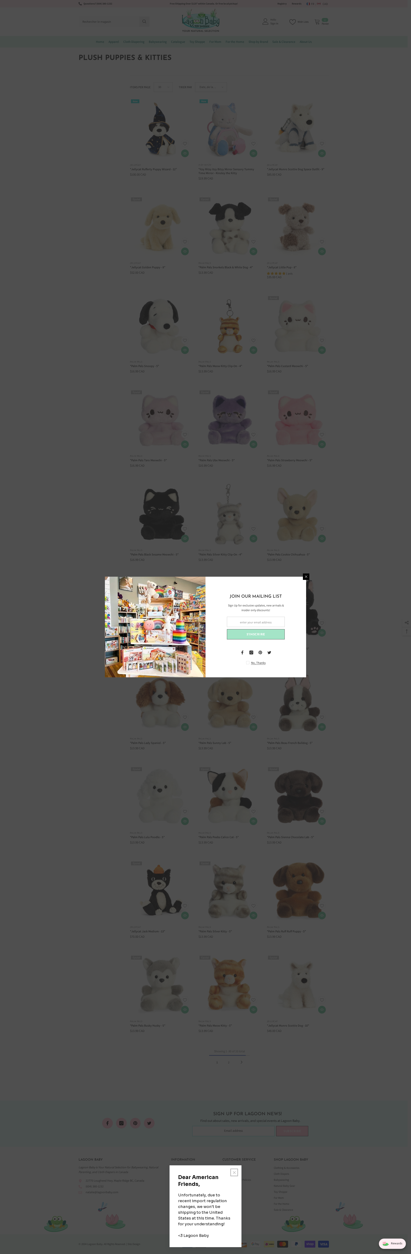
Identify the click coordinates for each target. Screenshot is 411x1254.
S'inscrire (256, 634)
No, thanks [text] (258, 663)
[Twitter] (269, 652)
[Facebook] (242, 652)
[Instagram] (251, 652)
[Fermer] (306, 576)
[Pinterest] (260, 652)
